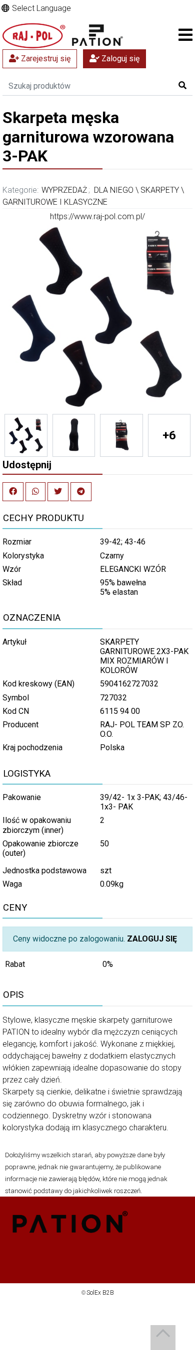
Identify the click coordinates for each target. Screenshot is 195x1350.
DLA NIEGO (114, 190)
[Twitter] (58, 491)
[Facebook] (13, 491)
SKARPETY (159, 190)
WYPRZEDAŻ (65, 190)
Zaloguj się (120, 58)
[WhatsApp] (36, 491)
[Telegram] (81, 491)
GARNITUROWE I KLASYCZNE (55, 202)
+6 (169, 435)
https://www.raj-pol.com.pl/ (97, 216)
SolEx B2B (100, 1292)
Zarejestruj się (44, 58)
